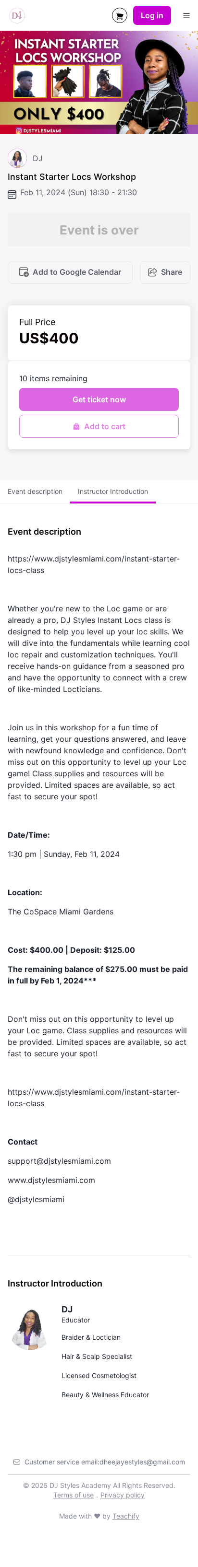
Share (171, 272)
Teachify (125, 1516)
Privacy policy (122, 1495)
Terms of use (73, 1495)
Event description (35, 491)
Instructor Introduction (113, 491)
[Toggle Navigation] (186, 15)
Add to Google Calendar (77, 272)
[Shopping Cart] (119, 15)
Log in (152, 15)
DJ (67, 1309)
